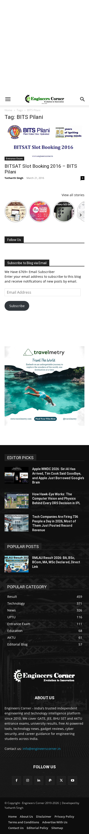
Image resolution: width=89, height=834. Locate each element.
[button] (7, 99)
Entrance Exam (14, 158)
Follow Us (14, 240)
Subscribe (17, 306)
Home (8, 110)
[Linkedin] (38, 780)
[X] (61, 780)
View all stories (73, 195)
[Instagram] (27, 780)
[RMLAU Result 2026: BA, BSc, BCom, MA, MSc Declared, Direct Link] (17, 564)
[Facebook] (16, 780)
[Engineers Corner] (44, 675)
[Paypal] (50, 780)
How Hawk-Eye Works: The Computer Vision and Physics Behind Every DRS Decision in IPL (56, 498)
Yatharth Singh (14, 178)
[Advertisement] (44, 46)
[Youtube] (72, 780)
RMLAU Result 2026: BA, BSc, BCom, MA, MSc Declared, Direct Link (56, 562)
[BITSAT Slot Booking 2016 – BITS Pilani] (44, 142)
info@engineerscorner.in (42, 748)
